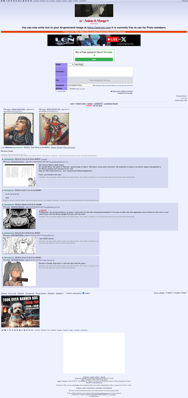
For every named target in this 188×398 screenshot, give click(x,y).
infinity (97, 377)
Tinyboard (86, 377)
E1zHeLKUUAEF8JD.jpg (56, 161)
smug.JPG (47, 235)
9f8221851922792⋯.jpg (55, 109)
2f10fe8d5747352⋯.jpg (19, 260)
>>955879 (42, 210)
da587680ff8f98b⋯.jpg (19, 235)
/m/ (97, 106)
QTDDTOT (98, 104)
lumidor (52, 1)
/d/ (94, 106)
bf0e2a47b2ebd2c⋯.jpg (19, 162)
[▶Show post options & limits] (122, 91)
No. (43, 147)
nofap (70, 1)
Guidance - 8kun (81, 388)
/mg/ (100, 106)
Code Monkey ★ (97, 382)
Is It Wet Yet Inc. (94, 396)
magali (58, 1)
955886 (39, 205)
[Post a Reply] (159, 293)
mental (64, 1)
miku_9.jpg (47, 260)
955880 (38, 190)
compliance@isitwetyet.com (102, 393)
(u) (21, 111)
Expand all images (181, 95)
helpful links (81, 104)
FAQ (131, 93)
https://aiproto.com (99, 27)
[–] (2, 147)
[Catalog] (102, 32)
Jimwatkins (99, 388)
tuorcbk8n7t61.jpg (50, 207)
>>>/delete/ (112, 394)
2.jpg (52, 111)
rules (72, 104)
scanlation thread (111, 104)
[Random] (121, 32)
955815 (47, 147)
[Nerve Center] (111, 32)
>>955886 (44, 159)
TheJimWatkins (107, 388)
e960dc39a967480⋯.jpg (20, 109)
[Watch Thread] (56, 147)
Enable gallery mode (181, 100)
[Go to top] (12, 293)
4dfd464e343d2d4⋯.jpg (19, 207)
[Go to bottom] (92, 32)
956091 (38, 258)
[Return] (83, 32)
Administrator (91, 388)
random (36, 1)
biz (48, 1)
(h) (19, 111)
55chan (42, 1)
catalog (90, 104)
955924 (37, 233)
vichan (92, 377)
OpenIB (103, 377)
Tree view (184, 98)
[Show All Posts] (69, 147)
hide (8, 109)
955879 (37, 159)
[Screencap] (29, 293)
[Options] (185, 1)
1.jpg (16, 111)
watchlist (83, 1)
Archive (77, 89)
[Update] (59, 293)
